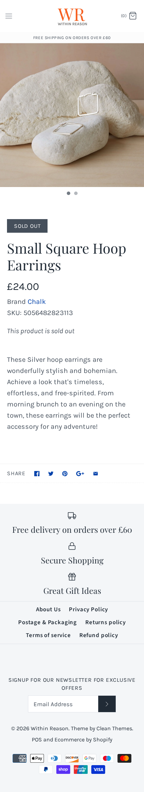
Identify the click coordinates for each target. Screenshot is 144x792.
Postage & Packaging (47, 622)
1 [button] (68, 193)
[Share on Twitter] (50, 473)
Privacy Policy (88, 609)
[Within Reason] (72, 16)
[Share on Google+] (80, 473)
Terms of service (48, 635)
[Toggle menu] (8, 15)
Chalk (37, 302)
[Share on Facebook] (36, 473)
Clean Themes (114, 728)
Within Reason (50, 728)
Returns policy (105, 622)
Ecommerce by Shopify (83, 739)
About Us (48, 609)
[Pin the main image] (64, 473)
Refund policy (98, 635)
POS (37, 739)
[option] (72, 115)
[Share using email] (95, 473)
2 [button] (75, 193)
